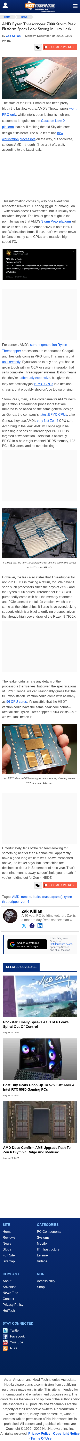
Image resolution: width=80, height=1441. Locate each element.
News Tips (10, 1293)
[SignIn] (8, 5)
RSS (13, 1348)
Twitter (15, 1330)
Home (7, 1231)
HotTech (9, 1310)
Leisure (42, 1255)
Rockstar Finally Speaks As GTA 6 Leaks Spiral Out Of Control (36, 1024)
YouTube (16, 1342)
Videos (42, 1261)
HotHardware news (61, 943)
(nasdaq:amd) (52, 897)
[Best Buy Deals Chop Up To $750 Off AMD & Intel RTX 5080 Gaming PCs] (40, 1059)
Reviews (9, 1237)
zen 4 (25, 901)
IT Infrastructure (48, 1249)
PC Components (49, 1231)
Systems (43, 1237)
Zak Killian (32, 911)
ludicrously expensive (34, 378)
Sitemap (9, 1261)
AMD (15, 897)
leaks (37, 897)
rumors (26, 897)
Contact (8, 1299)
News (24, 17)
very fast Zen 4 (47, 420)
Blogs (7, 1249)
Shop (41, 1287)
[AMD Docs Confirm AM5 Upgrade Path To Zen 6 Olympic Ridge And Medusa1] (40, 1122)
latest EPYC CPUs (53, 414)
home (7, 17)
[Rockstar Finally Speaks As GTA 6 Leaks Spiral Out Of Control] (40, 996)
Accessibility (46, 1281)
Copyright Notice (66, 1433)
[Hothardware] (40, 6)
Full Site (9, 1255)
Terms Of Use (41, 1438)
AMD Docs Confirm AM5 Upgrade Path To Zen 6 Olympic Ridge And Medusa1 (37, 1150)
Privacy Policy (13, 1304)
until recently (11, 362)
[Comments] (38, 47)
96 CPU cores (16, 701)
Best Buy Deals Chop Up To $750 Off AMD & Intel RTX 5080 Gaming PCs (39, 1087)
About (7, 1281)
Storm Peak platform (56, 221)
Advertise (9, 1287)
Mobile (42, 1243)
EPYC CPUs (43, 384)
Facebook (17, 1336)
